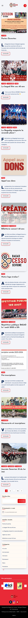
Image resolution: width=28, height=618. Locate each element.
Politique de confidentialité (8, 611)
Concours (9, 127)
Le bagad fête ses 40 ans (13, 87)
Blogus (24, 607)
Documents (23, 611)
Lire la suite (5, 53)
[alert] (14, 512)
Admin (14, 615)
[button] (2, 586)
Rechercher (6, 496)
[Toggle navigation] (2, 5)
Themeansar (14, 609)
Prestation (12, 321)
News (16, 83)
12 (17, 491)
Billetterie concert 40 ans (12, 229)
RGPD (18, 611)
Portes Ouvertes (8, 39)
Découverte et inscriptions (13, 423)
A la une (4, 35)
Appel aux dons (8, 181)
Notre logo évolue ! (10, 277)
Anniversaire (10, 83)
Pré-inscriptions (8, 375)
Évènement (13, 225)
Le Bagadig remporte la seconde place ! (12, 531)
